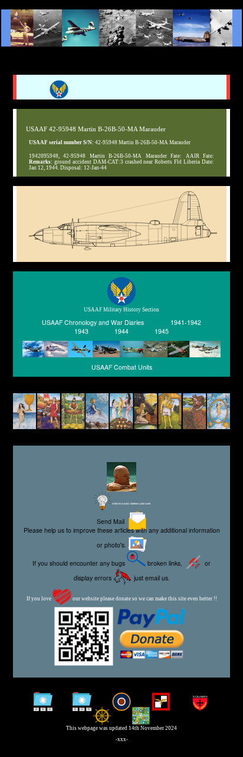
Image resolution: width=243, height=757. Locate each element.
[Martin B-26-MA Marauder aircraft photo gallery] (121, 246)
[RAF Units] (122, 702)
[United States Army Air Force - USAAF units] (121, 349)
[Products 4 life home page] (141, 717)
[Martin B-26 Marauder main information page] (121, 28)
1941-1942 (185, 322)
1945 (162, 331)
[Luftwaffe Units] (161, 702)
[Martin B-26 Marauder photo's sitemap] (82, 702)
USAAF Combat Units (121, 367)
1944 (121, 331)
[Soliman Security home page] (200, 702)
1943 (81, 331)
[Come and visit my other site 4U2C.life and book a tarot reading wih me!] (121, 412)
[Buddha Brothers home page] (102, 717)
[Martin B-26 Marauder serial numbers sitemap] (43, 702)
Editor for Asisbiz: (130, 503)
